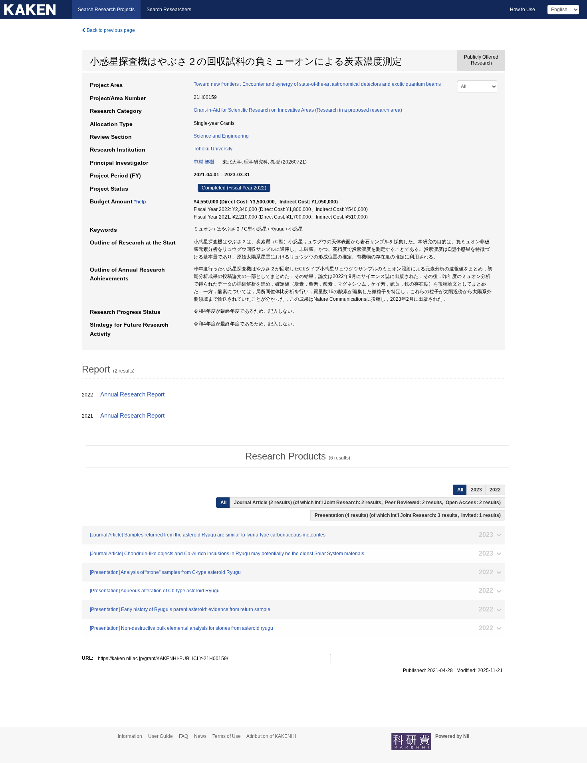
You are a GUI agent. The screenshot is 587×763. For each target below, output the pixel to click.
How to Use (522, 9)
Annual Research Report (132, 394)
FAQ (183, 736)
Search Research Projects (106, 9)
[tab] (297, 456)
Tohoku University (213, 149)
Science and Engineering (221, 136)
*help (140, 202)
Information (130, 736)
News (200, 736)
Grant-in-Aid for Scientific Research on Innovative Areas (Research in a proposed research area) (298, 110)
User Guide (160, 736)
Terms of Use (226, 736)
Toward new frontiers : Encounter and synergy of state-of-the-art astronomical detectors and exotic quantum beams (317, 84)
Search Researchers (169, 9)
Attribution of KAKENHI (271, 736)
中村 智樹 (204, 162)
